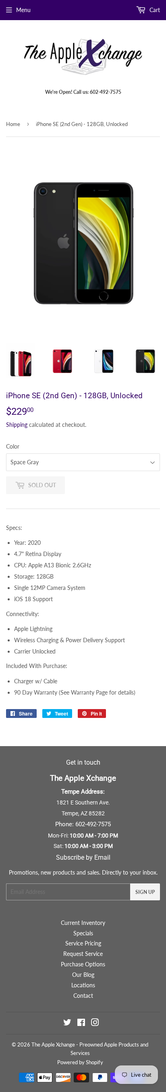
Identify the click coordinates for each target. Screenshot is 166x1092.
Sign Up (145, 892)
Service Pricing (83, 943)
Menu (23, 9)
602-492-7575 (93, 824)
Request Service (83, 953)
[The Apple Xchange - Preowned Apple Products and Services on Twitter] (67, 1023)
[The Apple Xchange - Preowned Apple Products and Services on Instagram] (95, 1023)
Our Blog (83, 974)
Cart (154, 9)
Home (13, 124)
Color (12, 446)
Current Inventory (83, 922)
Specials (83, 933)
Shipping (16, 424)
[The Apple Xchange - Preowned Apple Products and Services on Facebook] (81, 1023)
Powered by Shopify (80, 1062)
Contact (83, 995)
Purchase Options (83, 964)
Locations (83, 985)
